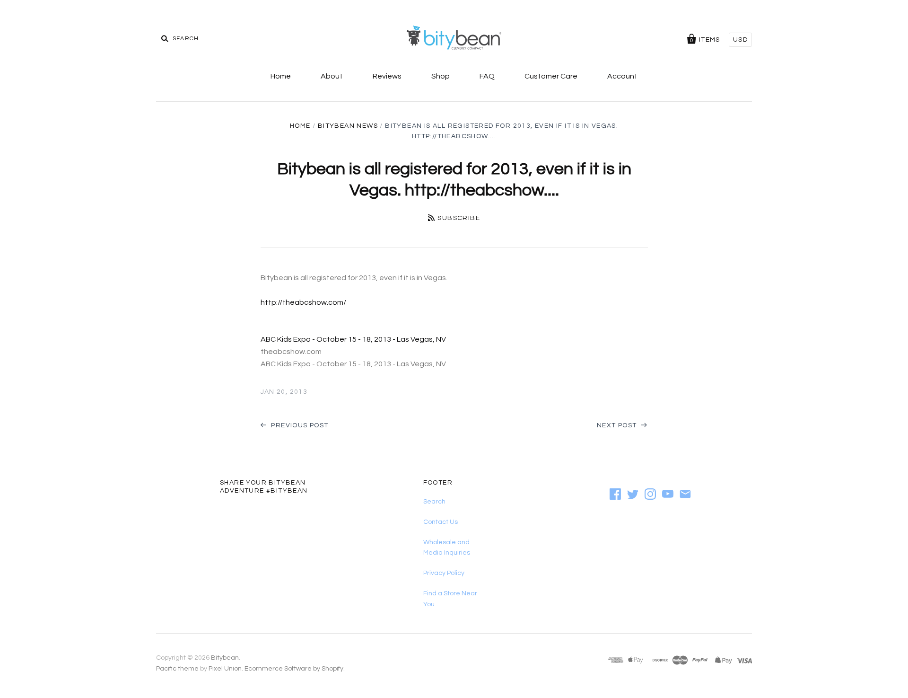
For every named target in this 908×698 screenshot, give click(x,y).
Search (434, 501)
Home (281, 76)
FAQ (487, 76)
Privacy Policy (443, 573)
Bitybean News (348, 126)
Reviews (387, 76)
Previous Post (299, 425)
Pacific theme (177, 668)
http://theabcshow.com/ (303, 302)
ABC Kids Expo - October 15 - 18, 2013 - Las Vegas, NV (353, 339)
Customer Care (550, 76)
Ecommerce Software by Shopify (293, 668)
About (332, 76)
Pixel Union (225, 668)
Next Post (618, 425)
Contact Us (440, 522)
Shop (440, 76)
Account (622, 76)
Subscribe (458, 218)
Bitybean (225, 657)
